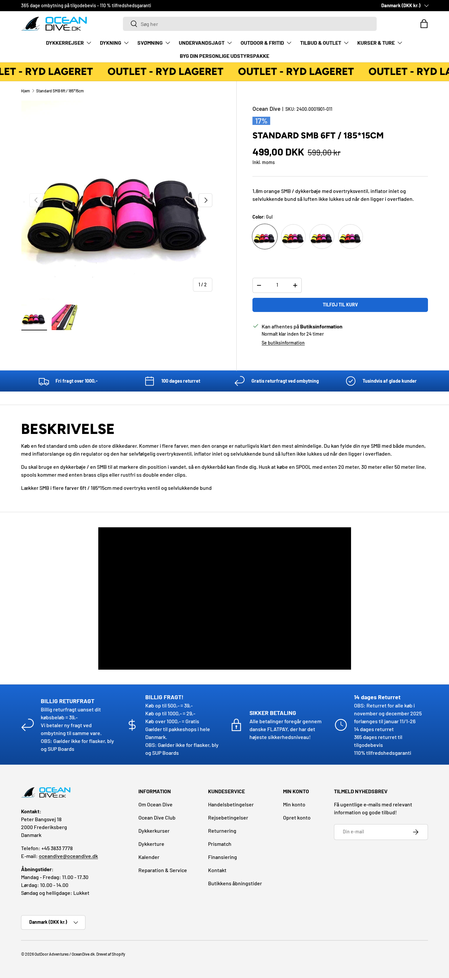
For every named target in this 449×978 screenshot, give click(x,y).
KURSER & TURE (376, 42)
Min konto (294, 804)
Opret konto (297, 817)
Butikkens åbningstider (235, 883)
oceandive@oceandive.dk (68, 856)
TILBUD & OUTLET (320, 42)
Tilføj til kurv (340, 304)
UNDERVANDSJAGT (202, 42)
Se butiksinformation (283, 343)
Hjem (25, 90)
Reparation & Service (162, 870)
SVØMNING (150, 42)
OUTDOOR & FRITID (262, 42)
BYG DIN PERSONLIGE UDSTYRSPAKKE (224, 56)
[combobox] (250, 24)
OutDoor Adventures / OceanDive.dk (65, 954)
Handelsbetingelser (231, 804)
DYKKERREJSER (65, 42)
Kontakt (217, 870)
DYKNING (110, 42)
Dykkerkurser (154, 830)
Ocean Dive (266, 108)
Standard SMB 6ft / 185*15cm (60, 90)
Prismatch (219, 844)
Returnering (222, 830)
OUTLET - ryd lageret (163, 71)
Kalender (148, 857)
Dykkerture (151, 844)
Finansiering (222, 857)
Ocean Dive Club (157, 817)
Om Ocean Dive (155, 804)
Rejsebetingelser (228, 817)
